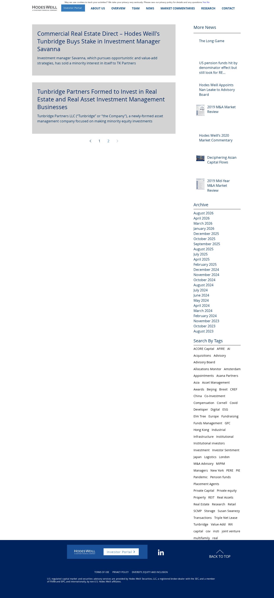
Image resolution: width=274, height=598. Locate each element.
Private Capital (204, 490)
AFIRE (221, 349)
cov (208, 531)
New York (217, 470)
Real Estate (201, 504)
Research (218, 504)
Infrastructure (204, 437)
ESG (225, 409)
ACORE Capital (204, 349)
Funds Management (208, 423)
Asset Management (216, 382)
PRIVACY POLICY (120, 572)
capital (198, 531)
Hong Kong (201, 430)
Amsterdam (232, 369)
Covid (234, 403)
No (208, 2)
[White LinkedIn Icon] (161, 552)
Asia (197, 382)
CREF (233, 389)
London (224, 457)
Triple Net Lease (225, 518)
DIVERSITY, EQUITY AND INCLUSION (150, 572)
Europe (213, 416)
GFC (227, 423)
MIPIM (220, 463)
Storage (209, 511)
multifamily (202, 538)
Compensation (204, 403)
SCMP (198, 511)
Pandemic (201, 477)
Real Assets (225, 497)
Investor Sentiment (225, 450)
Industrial (219, 430)
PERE (229, 470)
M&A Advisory (203, 463)
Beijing (212, 389)
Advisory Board (204, 362)
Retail (232, 504)
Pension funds (220, 477)
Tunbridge (201, 524)
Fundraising (229, 416)
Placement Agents (206, 484)
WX (230, 524)
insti (216, 531)
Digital (215, 409)
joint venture (231, 531)
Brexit (223, 389)
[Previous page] (90, 141)
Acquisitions (202, 355)
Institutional (225, 437)
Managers (201, 470)
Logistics (210, 457)
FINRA (53, 581)
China (198, 396)
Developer (201, 409)
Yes (204, 2)
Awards (199, 389)
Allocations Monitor (207, 369)
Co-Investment (214, 396)
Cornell (222, 403)
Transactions (203, 518)
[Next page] (117, 141)
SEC (197, 578)
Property (200, 497)
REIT (211, 497)
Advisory (220, 355)
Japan (198, 457)
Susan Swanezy (229, 511)
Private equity (227, 490)
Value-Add (218, 524)
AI (228, 349)
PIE (238, 470)
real (215, 538)
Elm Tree (200, 416)
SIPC (63, 581)
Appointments (204, 376)
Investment (202, 450)
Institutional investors (209, 443)
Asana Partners (227, 376)
